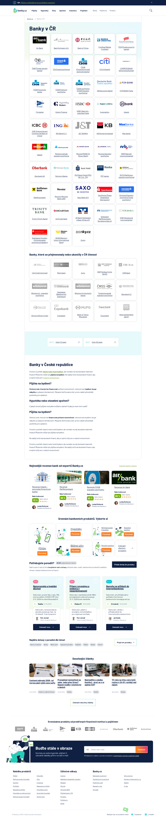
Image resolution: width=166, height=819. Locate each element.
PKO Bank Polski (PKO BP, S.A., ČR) (83, 176)
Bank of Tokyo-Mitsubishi (83, 316)
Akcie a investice (35, 645)
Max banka (126, 133)
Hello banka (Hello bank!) (126, 316)
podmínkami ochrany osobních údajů (126, 756)
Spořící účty (41, 797)
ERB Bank (126, 273)
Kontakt (95, 790)
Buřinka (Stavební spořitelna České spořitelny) (126, 197)
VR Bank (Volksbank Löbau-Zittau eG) (83, 219)
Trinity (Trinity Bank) (39, 219)
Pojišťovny (103, 11)
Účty (54, 10)
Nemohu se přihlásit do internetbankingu (117, 587)
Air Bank (39, 48)
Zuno (83, 273)
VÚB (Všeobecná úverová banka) (126, 219)
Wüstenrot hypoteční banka (83, 294)
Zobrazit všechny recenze (128, 466)
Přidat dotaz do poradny (124, 564)
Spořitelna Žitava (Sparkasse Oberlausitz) (104, 197)
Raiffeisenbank (40, 197)
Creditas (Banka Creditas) (104, 48)
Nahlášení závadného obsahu (70, 779)
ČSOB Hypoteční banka (39, 91)
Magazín (63, 783)
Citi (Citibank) (104, 69)
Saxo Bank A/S (83, 197)
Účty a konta (128, 776)
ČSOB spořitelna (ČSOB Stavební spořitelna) (83, 91)
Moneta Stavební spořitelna (104, 155)
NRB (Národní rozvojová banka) (126, 155)
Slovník (62, 786)
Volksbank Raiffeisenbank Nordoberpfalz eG (105, 219)
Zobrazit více (44, 627)
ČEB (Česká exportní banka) (126, 48)
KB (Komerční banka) (105, 133)
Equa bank (105, 316)
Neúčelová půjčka (19, 790)
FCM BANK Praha (126, 91)
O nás (126, 786)
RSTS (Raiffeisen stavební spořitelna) (126, 176)
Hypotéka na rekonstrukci (22, 793)
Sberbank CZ (126, 294)
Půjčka (86, 645)
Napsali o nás (97, 786)
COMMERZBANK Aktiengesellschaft (126, 69)
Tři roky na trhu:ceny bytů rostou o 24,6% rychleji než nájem (124, 682)
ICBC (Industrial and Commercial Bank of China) (40, 133)
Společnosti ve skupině (101, 779)
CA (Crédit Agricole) (39, 273)
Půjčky (34, 10)
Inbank (126, 112)
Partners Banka (61, 176)
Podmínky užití (98, 783)
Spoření (62, 10)
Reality (93, 645)
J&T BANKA (83, 133)
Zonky (83, 240)
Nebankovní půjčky (43, 786)
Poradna (112, 11)
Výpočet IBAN (65, 790)
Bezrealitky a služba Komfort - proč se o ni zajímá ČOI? (94, 682)
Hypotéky (44, 10)
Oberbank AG (40, 176)
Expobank (61, 316)
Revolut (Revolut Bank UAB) (61, 197)
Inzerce (62, 776)
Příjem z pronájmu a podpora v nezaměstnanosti (79, 588)
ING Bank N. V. (61, 133)
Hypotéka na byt (42, 790)
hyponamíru (104, 112)
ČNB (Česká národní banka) (39, 69)
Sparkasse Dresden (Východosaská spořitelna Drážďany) (40, 240)
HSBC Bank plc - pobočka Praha (83, 112)
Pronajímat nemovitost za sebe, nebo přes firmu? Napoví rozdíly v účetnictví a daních (69, 683)
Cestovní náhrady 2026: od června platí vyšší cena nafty (42, 681)
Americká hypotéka (43, 793)
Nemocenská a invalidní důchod (45, 587)
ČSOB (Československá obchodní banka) (83, 69)
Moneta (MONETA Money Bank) (83, 155)
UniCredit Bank (61, 219)
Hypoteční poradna (66, 645)
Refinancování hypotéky (21, 779)
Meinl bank (61, 273)
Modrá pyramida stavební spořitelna (61, 155)
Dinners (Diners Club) (39, 316)
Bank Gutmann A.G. (61, 48)
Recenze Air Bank (122, 487)
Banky (95, 11)
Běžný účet (54, 645)
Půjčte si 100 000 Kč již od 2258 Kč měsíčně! (38, 3)
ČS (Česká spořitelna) (61, 69)
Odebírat (141, 749)
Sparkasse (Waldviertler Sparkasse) (61, 294)
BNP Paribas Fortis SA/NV (104, 273)
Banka (46, 645)
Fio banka (39, 112)
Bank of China (83, 48)
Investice (73, 10)
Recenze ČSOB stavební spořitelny (95, 488)
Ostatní (100, 645)
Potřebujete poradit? (41, 563)
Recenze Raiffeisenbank (66, 488)
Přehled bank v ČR (66, 793)
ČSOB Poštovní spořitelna (61, 91)
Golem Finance (61, 112)
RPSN (62, 804)
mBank (39, 155)
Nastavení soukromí (99, 776)
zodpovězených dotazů (66, 563)
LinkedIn (151, 814)
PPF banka (105, 176)
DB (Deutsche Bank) (104, 91)
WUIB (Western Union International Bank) (61, 240)
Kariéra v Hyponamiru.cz (132, 779)
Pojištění (83, 10)
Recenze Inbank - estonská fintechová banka (41, 489)
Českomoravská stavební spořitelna (104, 294)
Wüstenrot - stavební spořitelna (39, 294)
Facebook (137, 814)
